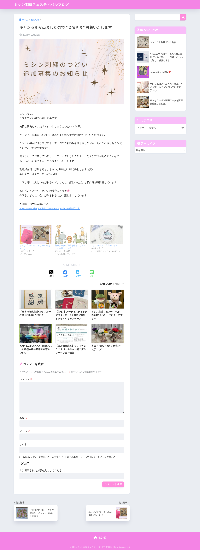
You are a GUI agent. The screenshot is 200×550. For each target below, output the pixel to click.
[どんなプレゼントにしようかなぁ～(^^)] (35, 234)
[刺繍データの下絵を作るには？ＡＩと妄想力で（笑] (71, 234)
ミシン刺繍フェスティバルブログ (41, 4)
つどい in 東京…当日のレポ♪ (103, 245)
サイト (23, 444)
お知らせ (119, 283)
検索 (183, 17)
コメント (26, 379)
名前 (23, 418)
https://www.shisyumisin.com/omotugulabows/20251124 (49, 208)
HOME (102, 537)
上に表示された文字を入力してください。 (43, 470)
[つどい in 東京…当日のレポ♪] (106, 234)
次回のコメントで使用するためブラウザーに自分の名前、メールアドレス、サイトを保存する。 (70, 457)
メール (24, 431)
